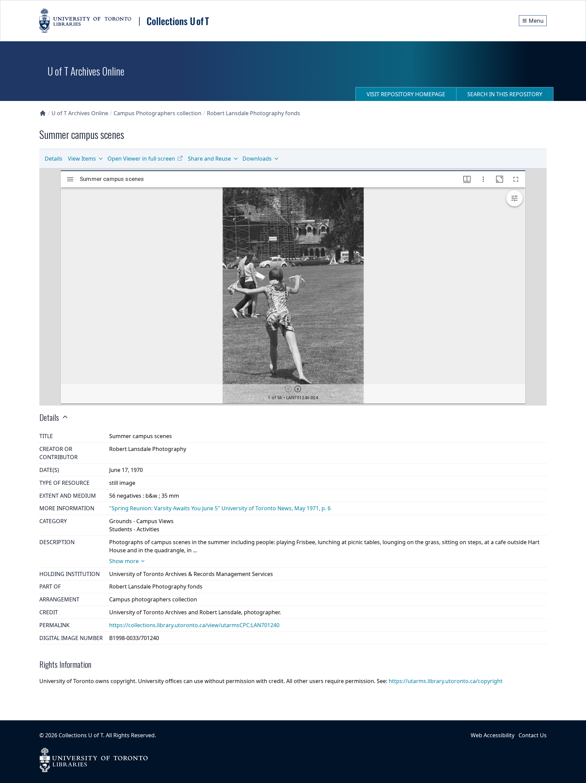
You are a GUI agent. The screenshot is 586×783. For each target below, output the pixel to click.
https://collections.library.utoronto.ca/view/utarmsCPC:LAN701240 (194, 625)
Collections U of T (81, 735)
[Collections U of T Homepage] (42, 113)
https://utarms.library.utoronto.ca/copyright (446, 681)
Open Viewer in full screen (141, 158)
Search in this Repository (504, 94)
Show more (124, 561)
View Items (82, 158)
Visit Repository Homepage (406, 94)
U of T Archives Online (80, 113)
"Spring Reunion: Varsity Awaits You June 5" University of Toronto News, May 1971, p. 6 (220, 508)
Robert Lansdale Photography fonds (253, 113)
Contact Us (533, 735)
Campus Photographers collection (157, 113)
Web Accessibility (492, 735)
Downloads (257, 158)
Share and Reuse (209, 158)
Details (53, 158)
